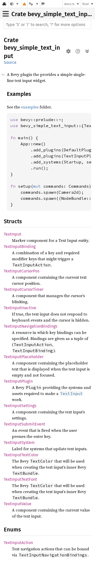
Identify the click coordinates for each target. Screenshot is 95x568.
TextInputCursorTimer (24, 289)
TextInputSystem (19, 442)
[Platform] (34, 4)
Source (10, 62)
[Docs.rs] (4, 4)
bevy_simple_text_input (60, 14)
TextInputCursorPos (21, 271)
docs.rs (69, 4)
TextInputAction (18, 542)
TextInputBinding (19, 246)
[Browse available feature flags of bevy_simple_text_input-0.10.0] (43, 4)
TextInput (12, 234)
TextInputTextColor (21, 454)
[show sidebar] (5, 13)
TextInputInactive (20, 307)
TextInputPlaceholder (24, 356)
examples (30, 107)
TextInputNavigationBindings (30, 326)
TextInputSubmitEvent (24, 424)
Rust (85, 4)
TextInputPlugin (18, 381)
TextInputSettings (20, 405)
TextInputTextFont (20, 479)
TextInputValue (17, 503)
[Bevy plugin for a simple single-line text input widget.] (14, 4)
